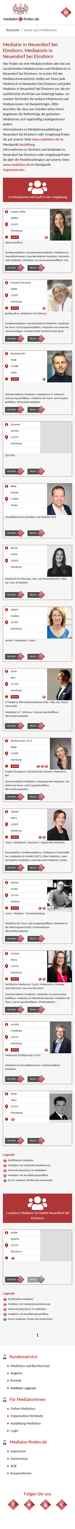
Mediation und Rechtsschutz (30, 1366)
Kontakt (11, 268)
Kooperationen (21, 1473)
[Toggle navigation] (66, 12)
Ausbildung (27, 144)
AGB (14, 1466)
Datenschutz (19, 1459)
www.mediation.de (45, 139)
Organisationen (13, 170)
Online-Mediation (23, 1409)
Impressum (18, 1451)
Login (14, 1431)
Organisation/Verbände (27, 1416)
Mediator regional (23, 1388)
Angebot (16, 1373)
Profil (33, 268)
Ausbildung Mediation (26, 1423)
